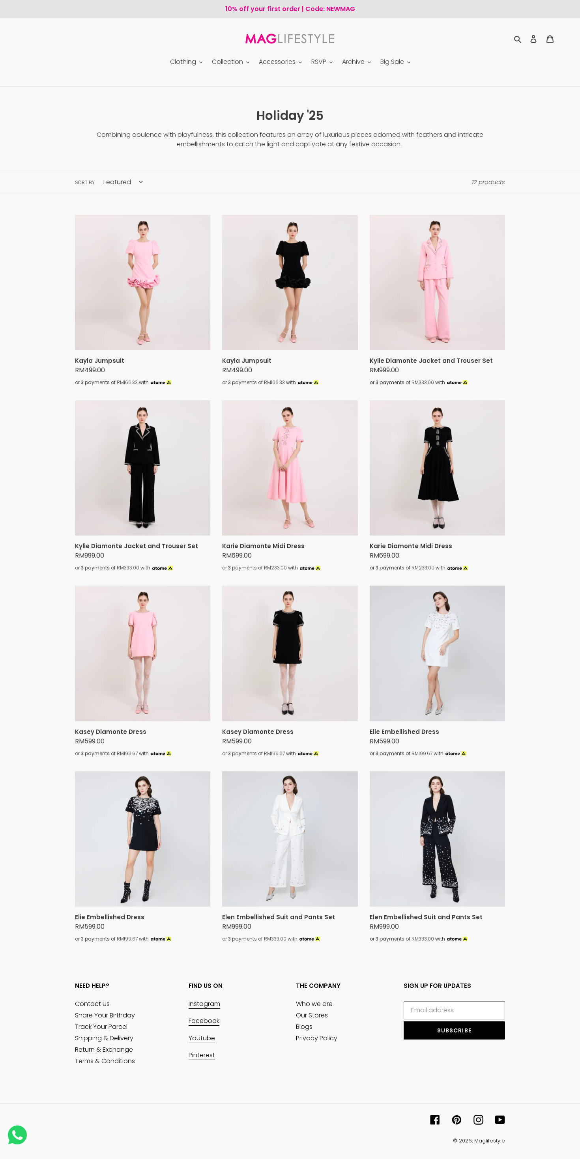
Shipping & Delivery (104, 1038)
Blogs (304, 1026)
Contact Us (92, 1003)
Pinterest (202, 1055)
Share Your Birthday (105, 1015)
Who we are (314, 1003)
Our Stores (312, 1015)
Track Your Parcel (101, 1026)
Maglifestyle (489, 1140)
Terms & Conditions (105, 1061)
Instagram (204, 1003)
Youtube (202, 1038)
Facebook (204, 1020)
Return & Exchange (104, 1049)
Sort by (85, 182)
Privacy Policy (316, 1038)
